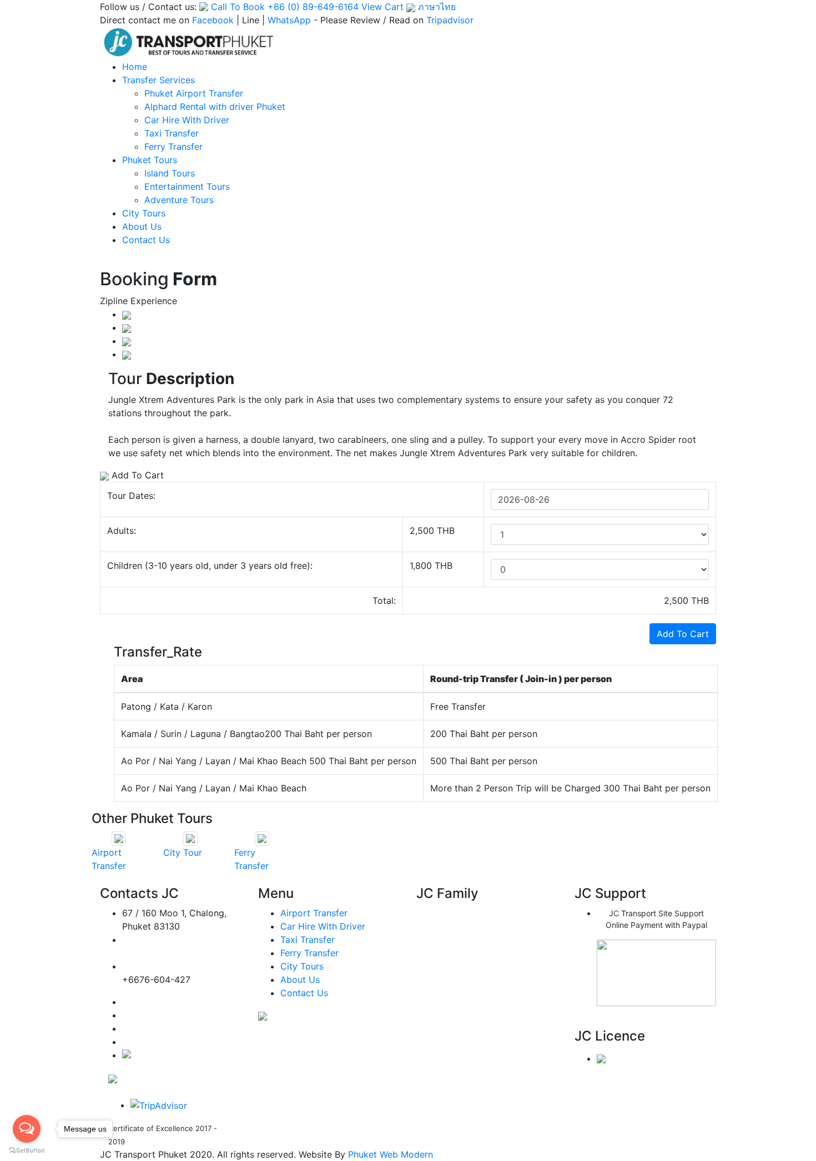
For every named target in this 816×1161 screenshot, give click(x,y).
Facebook (213, 20)
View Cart (382, 6)
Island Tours (169, 173)
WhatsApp (289, 20)
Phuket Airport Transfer (193, 93)
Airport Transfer (313, 912)
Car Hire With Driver (186, 119)
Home (134, 66)
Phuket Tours (149, 159)
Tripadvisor (450, 20)
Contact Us (146, 239)
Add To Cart (683, 633)
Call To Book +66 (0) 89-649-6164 (285, 6)
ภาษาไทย (435, 6)
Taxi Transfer (171, 133)
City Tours (143, 213)
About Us (142, 226)
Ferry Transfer (173, 146)
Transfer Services (158, 79)
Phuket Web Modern (390, 1154)
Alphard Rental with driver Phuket (214, 106)
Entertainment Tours (187, 186)
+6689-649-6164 (158, 966)
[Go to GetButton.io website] (26, 1150)
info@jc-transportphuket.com (175, 953)
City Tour (182, 852)
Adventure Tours (179, 199)
